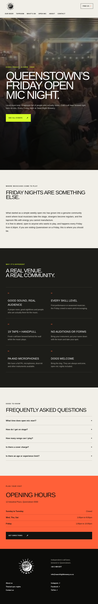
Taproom (20, 14)
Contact (61, 14)
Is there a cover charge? (49, 447)
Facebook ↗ (55, 587)
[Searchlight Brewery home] (10, 6)
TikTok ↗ (54, 590)
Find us (87, 6)
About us (9, 583)
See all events (18, 118)
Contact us (10, 590)
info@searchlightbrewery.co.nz (62, 574)
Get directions (18, 535)
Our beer (9, 14)
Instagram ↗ (55, 583)
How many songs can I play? (49, 438)
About (52, 14)
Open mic (42, 14)
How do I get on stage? (49, 429)
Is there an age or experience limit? (49, 456)
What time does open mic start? (49, 421)
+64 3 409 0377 (56, 567)
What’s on (31, 14)
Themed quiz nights (13, 587)
